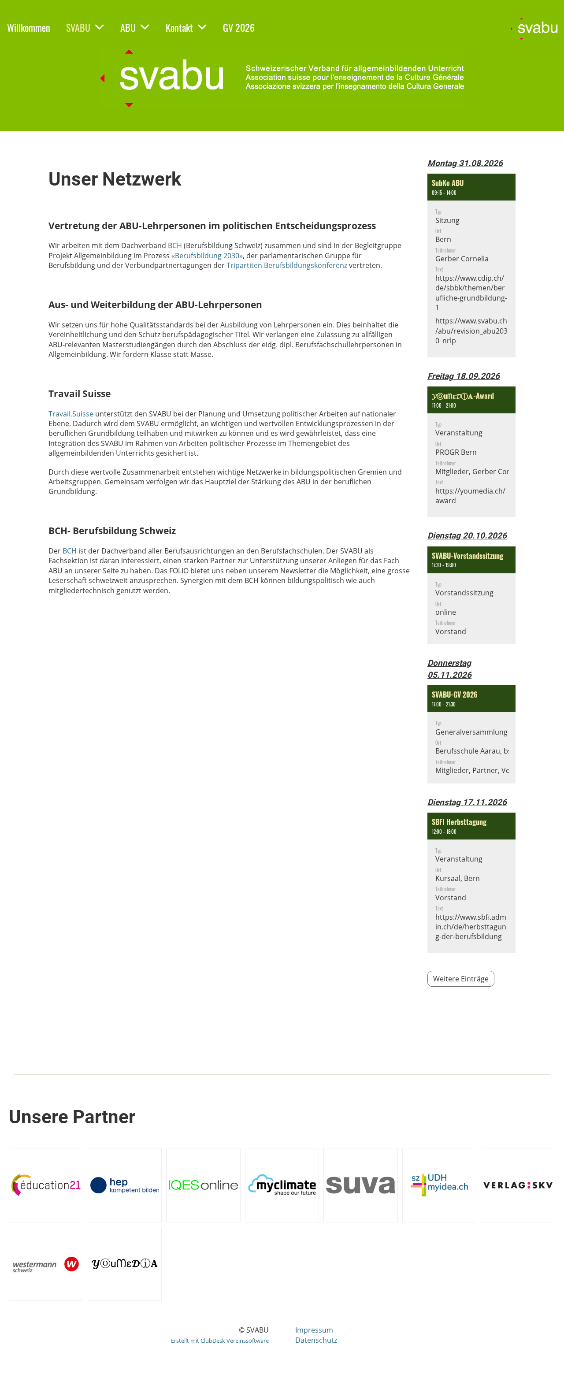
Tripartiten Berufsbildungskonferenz (286, 265)
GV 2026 (239, 27)
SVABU (78, 27)
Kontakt (179, 27)
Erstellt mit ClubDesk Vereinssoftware (220, 1341)
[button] (471, 265)
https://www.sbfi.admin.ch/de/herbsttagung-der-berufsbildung (470, 927)
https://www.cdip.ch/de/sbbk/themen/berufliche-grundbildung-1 (471, 292)
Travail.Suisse (70, 414)
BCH (176, 245)
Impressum (314, 1330)
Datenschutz (316, 1340)
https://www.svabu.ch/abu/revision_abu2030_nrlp (471, 330)
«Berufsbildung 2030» (207, 255)
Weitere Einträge (461, 979)
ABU (128, 27)
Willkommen (28, 27)
